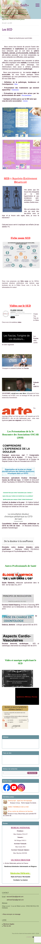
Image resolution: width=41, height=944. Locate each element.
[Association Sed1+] (15, 5)
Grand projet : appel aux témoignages (20, 800)
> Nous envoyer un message (11, 914)
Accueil (4, 23)
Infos (16, 84)
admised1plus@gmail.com (15, 900)
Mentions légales (8, 924)
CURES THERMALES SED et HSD (18, 807)
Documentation (26, 95)
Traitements (15, 90)
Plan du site (7, 926)
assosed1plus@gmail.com (15, 896)
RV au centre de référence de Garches (20, 811)
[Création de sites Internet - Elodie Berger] (32, 937)
